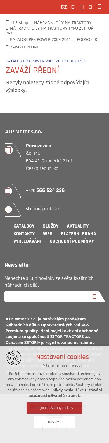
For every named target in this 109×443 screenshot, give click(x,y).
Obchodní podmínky (72, 241)
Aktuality (78, 226)
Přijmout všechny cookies (54, 408)
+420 (45, 191)
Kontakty (24, 233)
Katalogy (23, 226)
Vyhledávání (27, 241)
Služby (50, 226)
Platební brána (78, 233)
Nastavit (54, 422)
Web (48, 233)
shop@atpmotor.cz (43, 209)
